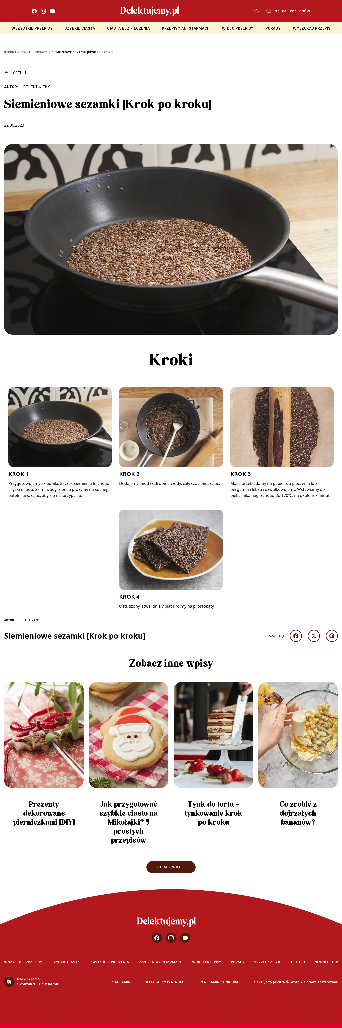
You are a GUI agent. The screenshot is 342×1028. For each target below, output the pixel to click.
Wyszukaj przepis (312, 28)
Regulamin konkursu (219, 982)
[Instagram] (43, 11)
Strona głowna (17, 52)
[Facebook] (34, 11)
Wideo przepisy (238, 28)
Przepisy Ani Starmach (186, 28)
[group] (44, 756)
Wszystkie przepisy (32, 28)
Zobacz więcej (171, 867)
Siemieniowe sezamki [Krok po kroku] (82, 52)
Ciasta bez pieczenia (128, 28)
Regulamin (121, 982)
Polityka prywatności (164, 982)
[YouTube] (52, 11)
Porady (273, 28)
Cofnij (19, 72)
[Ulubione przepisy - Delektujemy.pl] (257, 11)
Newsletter (326, 962)
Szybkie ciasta (80, 28)
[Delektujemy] (171, 922)
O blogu (297, 962)
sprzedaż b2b (267, 962)
